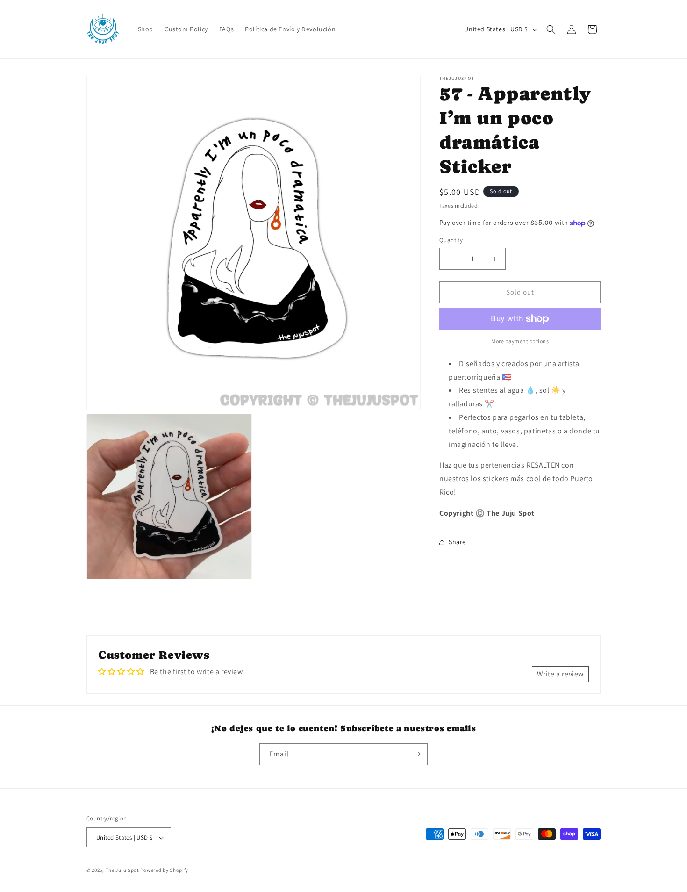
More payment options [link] (520, 341)
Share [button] (457, 542)
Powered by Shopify (164, 870)
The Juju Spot (122, 870)
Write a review (560, 674)
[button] (551, 29)
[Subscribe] (417, 754)
